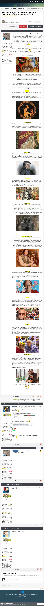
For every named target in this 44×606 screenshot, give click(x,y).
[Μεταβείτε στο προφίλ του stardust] (3, 21)
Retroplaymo (6, 403)
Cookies (37, 594)
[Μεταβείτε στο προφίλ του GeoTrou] (6, 534)
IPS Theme (7, 594)
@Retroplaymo (15, 450)
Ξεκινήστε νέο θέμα (13, 26)
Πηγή (27, 388)
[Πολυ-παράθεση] (13, 396)
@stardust (15, 406)
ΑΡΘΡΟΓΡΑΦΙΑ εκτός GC (17, 22)
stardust (6, 31)
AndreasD (7, 484)
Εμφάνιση (20, 594)
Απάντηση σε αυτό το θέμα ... (14, 579)
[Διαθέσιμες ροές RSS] (42, 589)
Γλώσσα (15, 594)
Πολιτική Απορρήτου (26, 594)
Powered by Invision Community (22, 596)
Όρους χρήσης (20, 604)
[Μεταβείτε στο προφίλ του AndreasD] (6, 490)
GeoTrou (6, 528)
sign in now (27, 575)
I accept (41, 603)
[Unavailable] (27, 64)
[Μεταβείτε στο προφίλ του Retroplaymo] (6, 409)
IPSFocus (11, 594)
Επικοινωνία (33, 594)
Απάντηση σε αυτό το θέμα (35, 26)
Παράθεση (17, 396)
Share (31, 21)
